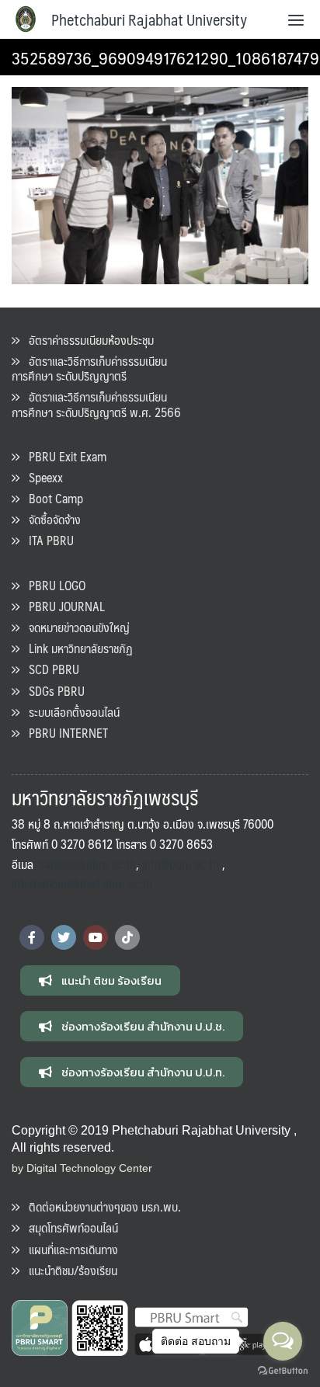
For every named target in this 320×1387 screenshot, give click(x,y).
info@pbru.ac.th (180, 863)
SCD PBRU (49, 669)
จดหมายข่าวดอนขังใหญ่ (74, 627)
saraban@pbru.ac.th (88, 863)
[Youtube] (95, 937)
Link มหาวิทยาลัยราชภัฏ (76, 648)
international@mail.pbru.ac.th (82, 883)
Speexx (41, 477)
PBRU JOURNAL (62, 606)
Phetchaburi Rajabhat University (149, 19)
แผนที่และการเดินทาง (68, 1249)
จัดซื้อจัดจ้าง (50, 519)
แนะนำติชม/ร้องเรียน (68, 1270)
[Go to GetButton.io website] (283, 1371)
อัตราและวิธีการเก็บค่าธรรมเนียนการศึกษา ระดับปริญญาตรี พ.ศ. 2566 (96, 404)
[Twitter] (63, 937)
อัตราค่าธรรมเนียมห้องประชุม (86, 339)
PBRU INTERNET (63, 732)
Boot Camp (51, 498)
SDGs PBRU (52, 690)
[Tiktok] (127, 937)
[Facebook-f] (31, 937)
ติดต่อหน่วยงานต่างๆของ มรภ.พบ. (100, 1206)
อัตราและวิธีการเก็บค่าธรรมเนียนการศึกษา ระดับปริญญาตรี (89, 368)
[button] (100, 980)
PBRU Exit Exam (62, 456)
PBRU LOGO (52, 585)
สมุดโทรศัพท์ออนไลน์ (68, 1227)
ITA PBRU (46, 540)
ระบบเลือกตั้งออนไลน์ (69, 711)
